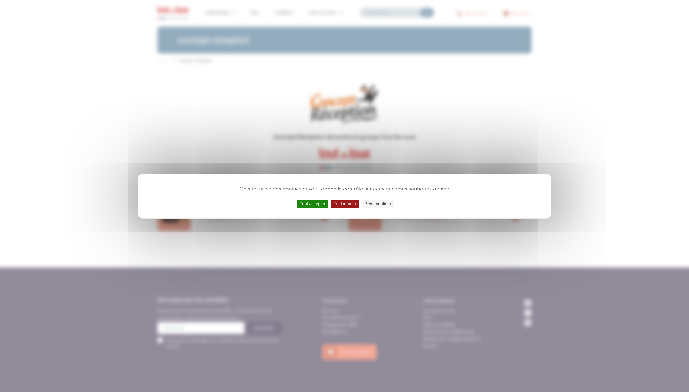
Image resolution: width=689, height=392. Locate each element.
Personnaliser (377, 204)
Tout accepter (312, 204)
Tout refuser (345, 204)
